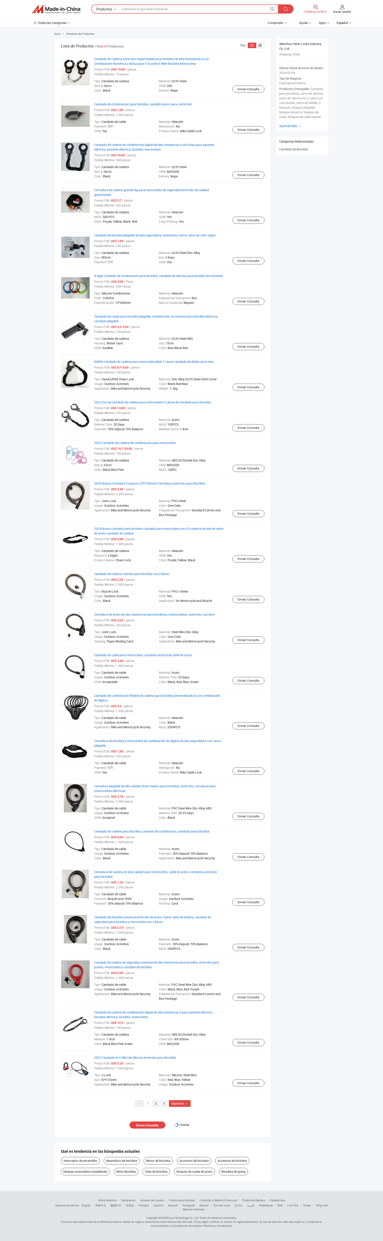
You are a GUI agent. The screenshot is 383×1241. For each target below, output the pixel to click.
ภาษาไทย (292, 1205)
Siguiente (179, 1103)
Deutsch (173, 1205)
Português (188, 1205)
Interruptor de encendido (80, 1161)
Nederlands (266, 1205)
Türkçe (307, 1205)
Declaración (128, 1200)
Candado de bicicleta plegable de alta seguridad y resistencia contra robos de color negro (155, 235)
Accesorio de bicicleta (194, 1161)
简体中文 (100, 1205)
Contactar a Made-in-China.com (218, 1200)
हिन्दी (279, 1205)
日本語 (130, 1205)
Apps (322, 23)
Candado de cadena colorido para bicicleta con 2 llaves (131, 574)
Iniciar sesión (342, 12)
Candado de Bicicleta (293, 149)
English (86, 1205)
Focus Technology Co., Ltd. (183, 1217)
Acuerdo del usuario (152, 1200)
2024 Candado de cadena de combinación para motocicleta (135, 443)
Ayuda (303, 23)
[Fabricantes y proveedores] (56, 9)
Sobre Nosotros (107, 1200)
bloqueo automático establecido (85, 1171)
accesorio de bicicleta (232, 1161)
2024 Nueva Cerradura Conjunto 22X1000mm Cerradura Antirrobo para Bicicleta (149, 483)
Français (144, 1205)
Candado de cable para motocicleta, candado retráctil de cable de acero (143, 655)
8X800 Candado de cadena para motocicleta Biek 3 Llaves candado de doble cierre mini (153, 361)
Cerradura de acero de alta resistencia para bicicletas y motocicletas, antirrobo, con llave (154, 614)
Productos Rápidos (253, 1200)
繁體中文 (116, 1205)
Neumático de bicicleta (121, 1161)
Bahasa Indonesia (194, 1209)
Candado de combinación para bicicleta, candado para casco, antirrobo (143, 104)
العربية (250, 1205)
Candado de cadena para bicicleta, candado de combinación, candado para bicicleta (151, 831)
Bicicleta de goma (233, 1171)
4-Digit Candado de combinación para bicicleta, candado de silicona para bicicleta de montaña (158, 276)
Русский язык (221, 1205)
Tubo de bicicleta (156, 1171)
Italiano (204, 1205)
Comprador (275, 23)
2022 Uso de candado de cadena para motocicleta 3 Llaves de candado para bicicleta (152, 402)
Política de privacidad (182, 1200)
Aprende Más (290, 126)
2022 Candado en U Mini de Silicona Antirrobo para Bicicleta (135, 1057)
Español (158, 1205)
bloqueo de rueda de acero (194, 1171)
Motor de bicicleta (158, 1161)
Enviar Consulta (248, 89)
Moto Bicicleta (126, 1171)
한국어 (238, 1205)
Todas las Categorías (52, 23)
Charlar (184, 1125)
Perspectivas (277, 1200)
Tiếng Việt (321, 1205)
